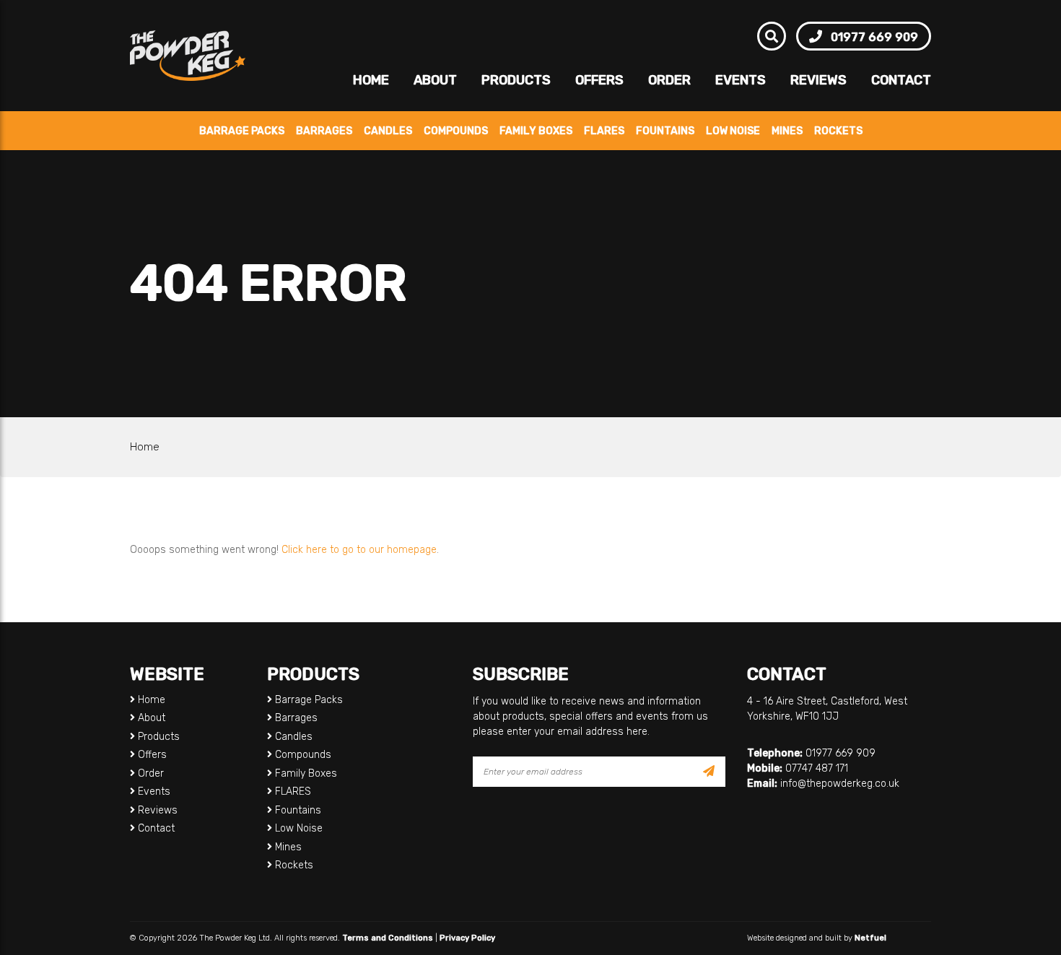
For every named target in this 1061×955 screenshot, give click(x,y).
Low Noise (733, 131)
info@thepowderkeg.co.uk (839, 783)
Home (371, 80)
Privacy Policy (467, 938)
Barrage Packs (241, 131)
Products (516, 80)
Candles (388, 131)
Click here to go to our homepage (359, 550)
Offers (599, 80)
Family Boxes (535, 131)
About (435, 80)
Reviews (818, 80)
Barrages (324, 131)
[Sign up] (708, 771)
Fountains (665, 131)
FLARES (604, 131)
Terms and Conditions (387, 938)
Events (740, 80)
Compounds (456, 131)
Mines (787, 131)
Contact (901, 80)
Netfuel (870, 938)
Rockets (838, 131)
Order (669, 80)
